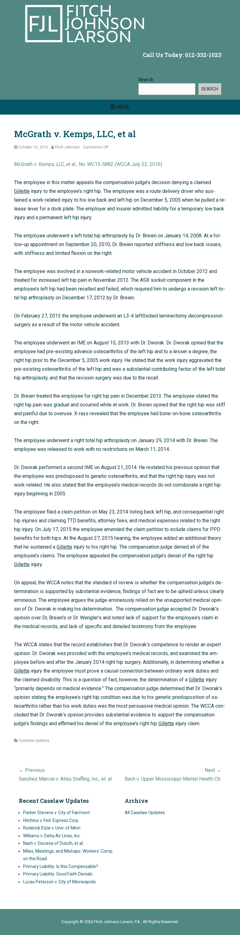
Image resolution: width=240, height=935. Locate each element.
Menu (123, 107)
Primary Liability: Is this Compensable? (60, 866)
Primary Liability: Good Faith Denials (57, 873)
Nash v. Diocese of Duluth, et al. (53, 843)
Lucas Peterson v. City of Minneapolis (59, 881)
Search (145, 79)
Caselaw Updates (34, 740)
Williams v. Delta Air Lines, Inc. (52, 835)
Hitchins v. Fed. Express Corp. (51, 820)
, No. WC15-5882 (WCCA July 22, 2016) (88, 164)
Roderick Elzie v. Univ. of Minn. (52, 827)
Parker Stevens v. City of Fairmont (56, 812)
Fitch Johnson (67, 147)
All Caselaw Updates (145, 812)
